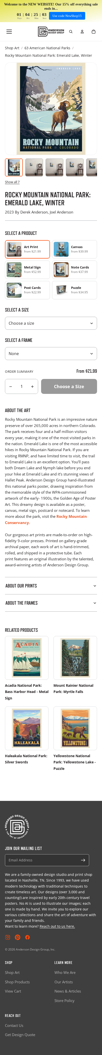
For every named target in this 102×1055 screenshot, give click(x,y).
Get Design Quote (20, 1034)
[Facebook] (27, 937)
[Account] (82, 31)
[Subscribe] (83, 860)
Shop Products (17, 981)
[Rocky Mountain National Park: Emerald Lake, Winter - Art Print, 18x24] (75, 167)
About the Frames (21, 603)
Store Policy (64, 1000)
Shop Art (12, 48)
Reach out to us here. (57, 926)
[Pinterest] (17, 937)
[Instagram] (7, 937)
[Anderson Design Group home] (51, 32)
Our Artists (63, 981)
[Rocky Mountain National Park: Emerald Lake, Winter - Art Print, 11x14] (54, 167)
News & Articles (67, 991)
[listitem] (74, 249)
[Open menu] (9, 31)
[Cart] (93, 31)
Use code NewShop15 (67, 16)
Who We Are (65, 972)
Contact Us (14, 1025)
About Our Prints (21, 585)
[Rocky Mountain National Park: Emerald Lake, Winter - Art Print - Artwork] (14, 167)
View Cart (13, 991)
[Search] (70, 31)
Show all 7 (12, 182)
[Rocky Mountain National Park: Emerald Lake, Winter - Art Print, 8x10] (34, 167)
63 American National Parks (47, 48)
